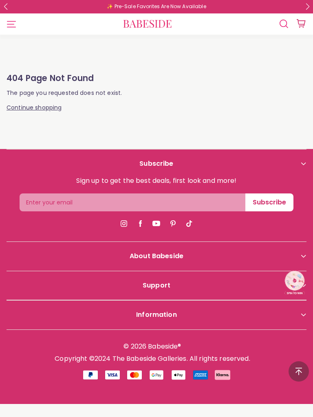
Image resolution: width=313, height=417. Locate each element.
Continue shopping (34, 108)
